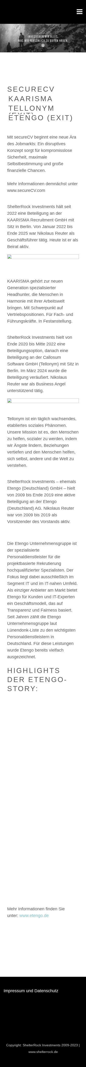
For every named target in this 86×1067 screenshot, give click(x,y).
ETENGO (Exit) (40, 118)
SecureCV (31, 89)
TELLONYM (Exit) (31, 109)
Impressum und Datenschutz (31, 990)
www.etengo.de (34, 915)
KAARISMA (30, 99)
